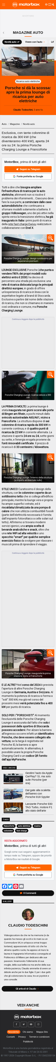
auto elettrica (24, 826)
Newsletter (13, 1032)
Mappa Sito (42, 1032)
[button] (16, 1024)
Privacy (22, 1036)
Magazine (15, 124)
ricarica (37, 826)
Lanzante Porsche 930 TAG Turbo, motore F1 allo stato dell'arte (38, 807)
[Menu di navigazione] (3, 5)
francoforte (9, 826)
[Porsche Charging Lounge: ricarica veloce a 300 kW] (28, 385)
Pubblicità (28, 1041)
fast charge (21, 830)
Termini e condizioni (39, 1036)
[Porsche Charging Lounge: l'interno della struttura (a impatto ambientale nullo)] (28, 468)
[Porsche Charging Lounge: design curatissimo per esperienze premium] (28, 249)
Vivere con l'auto (33, 42)
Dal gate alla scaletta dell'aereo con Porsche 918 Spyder (37, 793)
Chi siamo (28, 1032)
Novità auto (10, 42)
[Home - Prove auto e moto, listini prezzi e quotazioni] (26, 4)
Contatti (11, 1036)
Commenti (29, 893)
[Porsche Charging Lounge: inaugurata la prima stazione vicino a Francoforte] (28, 663)
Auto (4, 124)
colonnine (8, 830)
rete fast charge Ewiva (22, 224)
